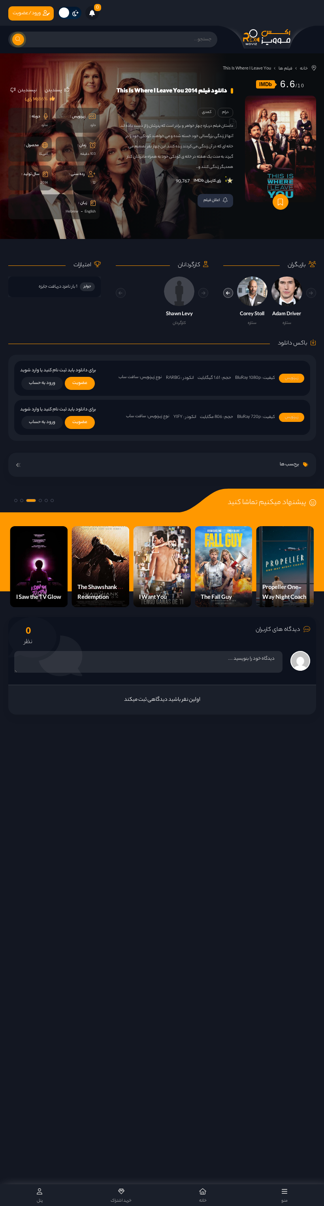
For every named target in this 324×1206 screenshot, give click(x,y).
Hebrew (72, 212)
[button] (228, 293)
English (90, 212)
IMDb (265, 84)
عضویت (79, 383)
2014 (44, 183)
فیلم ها (285, 68)
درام (225, 112)
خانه (304, 68)
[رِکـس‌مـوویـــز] (266, 37)
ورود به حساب (42, 383)
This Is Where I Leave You (247, 68)
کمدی (206, 112)
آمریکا (43, 154)
